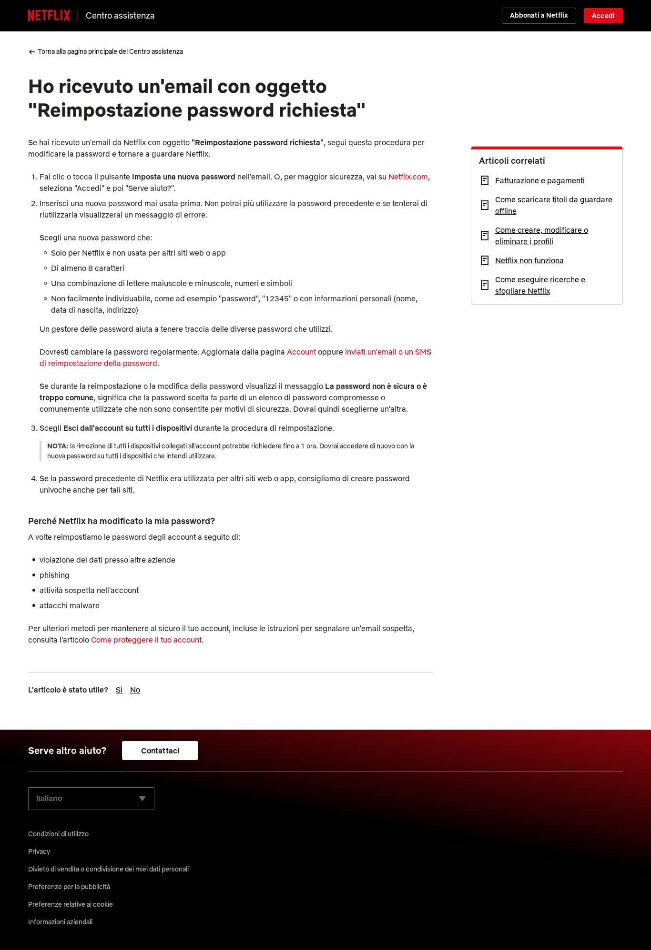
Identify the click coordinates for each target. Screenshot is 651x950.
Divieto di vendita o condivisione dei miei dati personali (108, 869)
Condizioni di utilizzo (58, 834)
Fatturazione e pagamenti (540, 180)
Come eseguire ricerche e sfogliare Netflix (540, 285)
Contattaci (160, 750)
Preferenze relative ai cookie (70, 904)
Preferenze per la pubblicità (69, 886)
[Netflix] (49, 15)
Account (301, 351)
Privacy (39, 851)
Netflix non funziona (529, 260)
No (135, 689)
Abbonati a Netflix (539, 15)
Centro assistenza (120, 15)
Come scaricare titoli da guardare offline (553, 205)
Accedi (603, 15)
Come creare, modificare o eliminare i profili (541, 235)
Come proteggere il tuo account (146, 639)
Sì (119, 689)
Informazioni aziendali (60, 922)
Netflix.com (408, 176)
